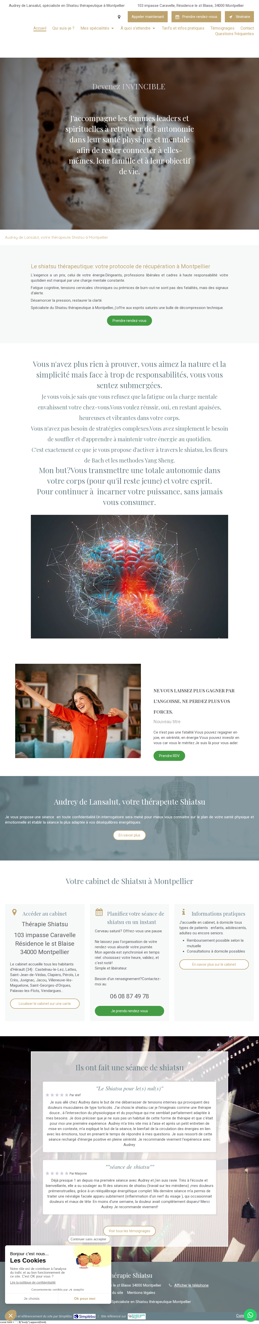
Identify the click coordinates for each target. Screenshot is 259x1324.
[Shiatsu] (129, 576)
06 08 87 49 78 (129, 996)
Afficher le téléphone (191, 1285)
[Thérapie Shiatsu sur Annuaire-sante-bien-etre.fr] (137, 1316)
